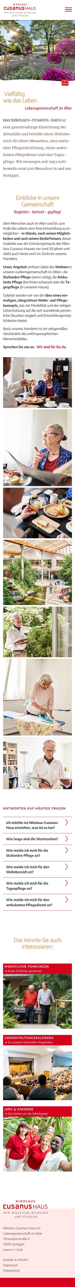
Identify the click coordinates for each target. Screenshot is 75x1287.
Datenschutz (11, 1270)
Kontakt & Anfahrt (15, 1259)
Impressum (10, 1265)
